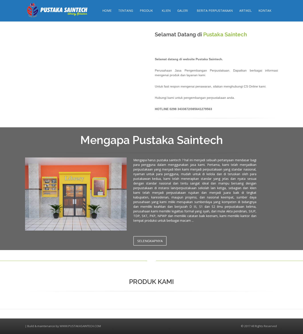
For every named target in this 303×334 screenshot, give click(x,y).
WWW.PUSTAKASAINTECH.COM (80, 326)
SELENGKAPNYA (150, 241)
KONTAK (264, 10)
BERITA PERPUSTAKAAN (215, 10)
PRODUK (146, 10)
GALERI (182, 10)
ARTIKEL (245, 10)
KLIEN (166, 10)
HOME (107, 10)
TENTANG (125, 10)
